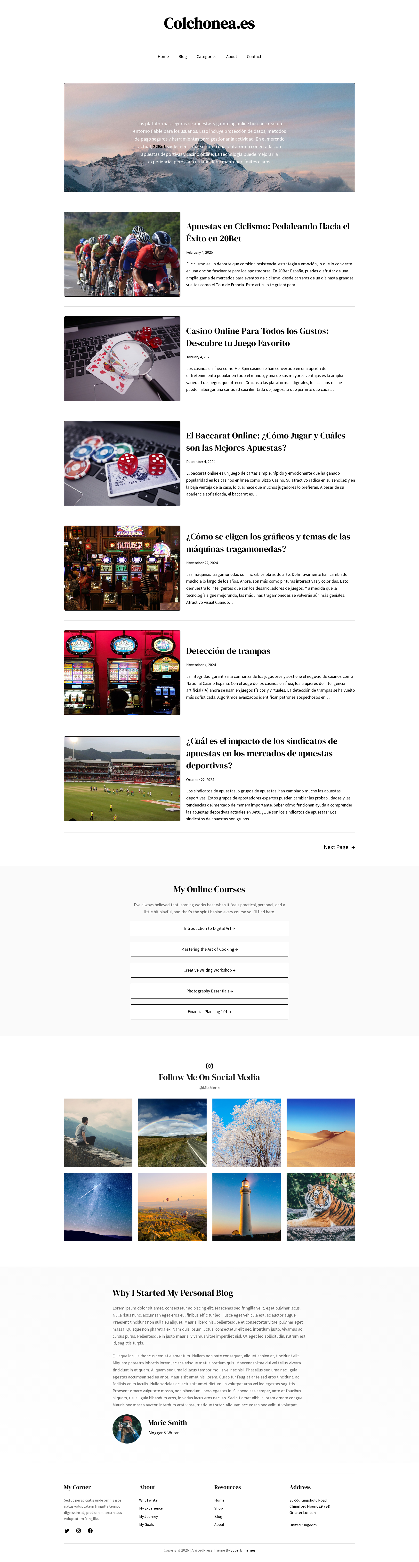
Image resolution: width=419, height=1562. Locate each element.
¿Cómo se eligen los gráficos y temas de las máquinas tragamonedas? (268, 542)
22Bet (159, 146)
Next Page (339, 847)
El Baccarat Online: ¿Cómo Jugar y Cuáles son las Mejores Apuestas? (266, 441)
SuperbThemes (243, 1550)
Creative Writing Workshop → (209, 970)
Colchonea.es (209, 23)
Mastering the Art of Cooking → (209, 949)
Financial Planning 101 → (209, 1011)
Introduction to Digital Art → (209, 928)
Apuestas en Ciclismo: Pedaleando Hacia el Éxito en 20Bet (268, 232)
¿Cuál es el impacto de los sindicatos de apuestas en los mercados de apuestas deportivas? (262, 753)
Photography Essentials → (209, 991)
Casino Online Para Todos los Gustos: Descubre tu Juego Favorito (257, 337)
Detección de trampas (228, 651)
